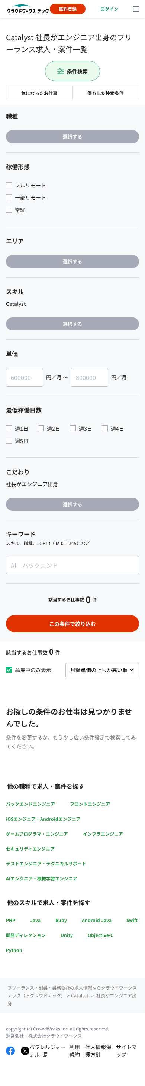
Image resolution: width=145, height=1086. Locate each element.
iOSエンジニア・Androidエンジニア (43, 819)
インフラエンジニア (103, 833)
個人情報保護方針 (98, 1050)
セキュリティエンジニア (30, 848)
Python (14, 950)
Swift (132, 920)
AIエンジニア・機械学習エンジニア (41, 878)
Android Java (97, 920)
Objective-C (100, 935)
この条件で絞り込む (72, 623)
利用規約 (75, 1050)
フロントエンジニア (90, 804)
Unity (67, 935)
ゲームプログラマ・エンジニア (37, 833)
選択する (72, 136)
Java (35, 920)
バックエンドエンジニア (30, 804)
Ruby (61, 920)
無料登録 (68, 9)
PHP (10, 920)
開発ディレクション (26, 935)
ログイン (109, 9)
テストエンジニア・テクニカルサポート (46, 863)
